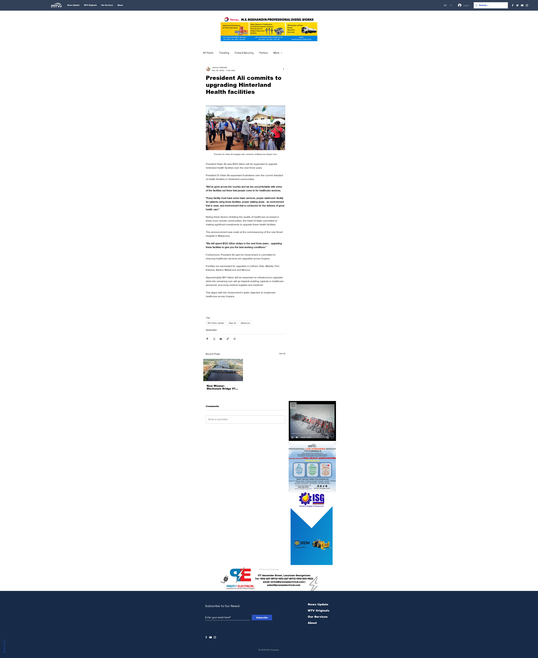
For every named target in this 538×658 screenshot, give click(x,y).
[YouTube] (522, 5)
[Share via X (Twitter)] (214, 338)
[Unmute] (297, 437)
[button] (269, 29)
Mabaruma (245, 323)
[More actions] (283, 69)
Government (211, 330)
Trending (224, 52)
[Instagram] (526, 5)
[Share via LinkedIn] (221, 338)
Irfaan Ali (232, 323)
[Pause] (292, 437)
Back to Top (4, 646)
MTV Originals (318, 610)
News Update (318, 604)
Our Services (318, 616)
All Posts (208, 52)
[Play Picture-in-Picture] (327, 437)
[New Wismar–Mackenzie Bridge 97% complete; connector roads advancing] (223, 370)
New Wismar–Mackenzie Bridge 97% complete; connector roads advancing (222, 387)
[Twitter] (517, 5)
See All (282, 353)
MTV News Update (216, 323)
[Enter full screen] (332, 437)
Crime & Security (244, 52)
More (276, 52)
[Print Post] (234, 338)
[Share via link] (227, 338)
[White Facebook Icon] (206, 637)
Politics (263, 52)
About (312, 622)
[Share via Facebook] (207, 338)
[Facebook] (512, 5)
